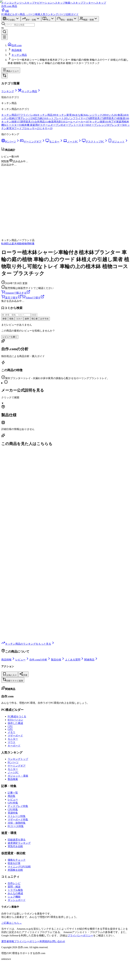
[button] (65, 165)
